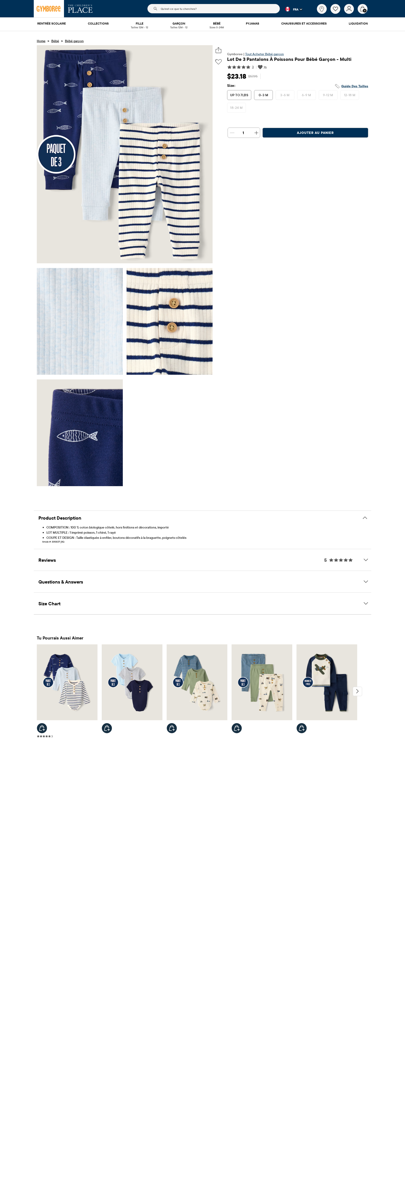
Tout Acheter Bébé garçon (264, 54)
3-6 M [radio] (284, 95)
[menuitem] (51, 24)
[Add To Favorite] (218, 62)
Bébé (55, 41)
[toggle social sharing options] (218, 50)
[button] (291, 9)
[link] (322, 9)
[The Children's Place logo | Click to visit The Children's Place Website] (80, 8)
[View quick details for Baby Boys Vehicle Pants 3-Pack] (237, 728)
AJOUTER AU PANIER (315, 133)
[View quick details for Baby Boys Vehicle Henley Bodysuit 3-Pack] (172, 728)
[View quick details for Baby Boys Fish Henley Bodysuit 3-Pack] (42, 728)
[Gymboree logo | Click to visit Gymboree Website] (49, 8)
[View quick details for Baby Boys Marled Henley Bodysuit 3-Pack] (107, 728)
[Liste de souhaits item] (337, 13)
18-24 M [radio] (236, 108)
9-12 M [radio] (328, 95)
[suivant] (357, 691)
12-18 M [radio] (350, 95)
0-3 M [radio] (263, 95)
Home (41, 41)
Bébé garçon (74, 41)
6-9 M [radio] (306, 95)
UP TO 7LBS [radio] (239, 95)
